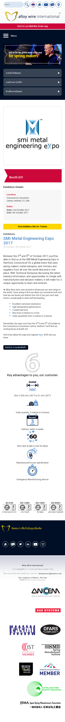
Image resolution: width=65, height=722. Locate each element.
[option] (32, 54)
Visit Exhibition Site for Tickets (32, 226)
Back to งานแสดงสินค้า (15, 347)
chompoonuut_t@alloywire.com (50, 573)
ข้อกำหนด (43, 578)
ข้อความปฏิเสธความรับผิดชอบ (28, 578)
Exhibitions (9, 234)
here (41, 335)
